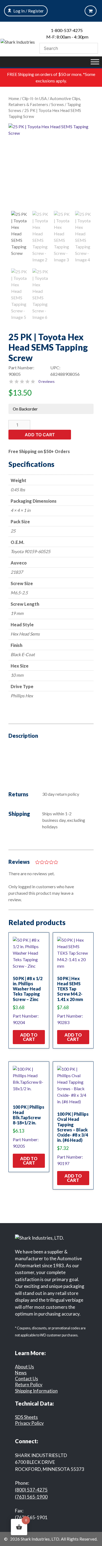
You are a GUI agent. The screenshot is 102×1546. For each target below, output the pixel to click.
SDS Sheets (26, 1417)
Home (13, 98)
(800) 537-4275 (31, 1490)
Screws (57, 104)
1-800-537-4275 (67, 30)
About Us (24, 1366)
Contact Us (26, 1378)
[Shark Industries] (18, 41)
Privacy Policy (29, 1423)
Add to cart (40, 434)
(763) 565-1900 (31, 1497)
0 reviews (46, 381)
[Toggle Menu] (95, 61)
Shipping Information (36, 1391)
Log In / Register (28, 10)
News (21, 1372)
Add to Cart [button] (29, 1037)
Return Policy (28, 1384)
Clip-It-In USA (34, 98)
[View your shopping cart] (91, 10)
